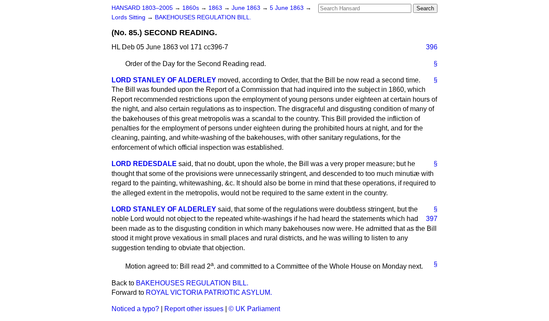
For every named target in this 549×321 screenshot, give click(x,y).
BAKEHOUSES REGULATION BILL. (203, 17)
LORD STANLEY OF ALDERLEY (164, 80)
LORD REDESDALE (144, 163)
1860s (191, 8)
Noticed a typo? (135, 308)
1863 (216, 8)
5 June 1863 (287, 8)
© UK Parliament (254, 308)
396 (431, 47)
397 (431, 218)
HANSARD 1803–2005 (142, 8)
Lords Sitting (129, 17)
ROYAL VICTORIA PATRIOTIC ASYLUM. (209, 292)
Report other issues (193, 308)
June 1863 (247, 8)
